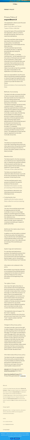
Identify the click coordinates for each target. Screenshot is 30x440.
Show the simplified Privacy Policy (13, 374)
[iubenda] (23, 376)
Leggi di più (16, 438)
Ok (11, 438)
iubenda (6, 369)
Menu (15, 4)
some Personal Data (9, 371)
